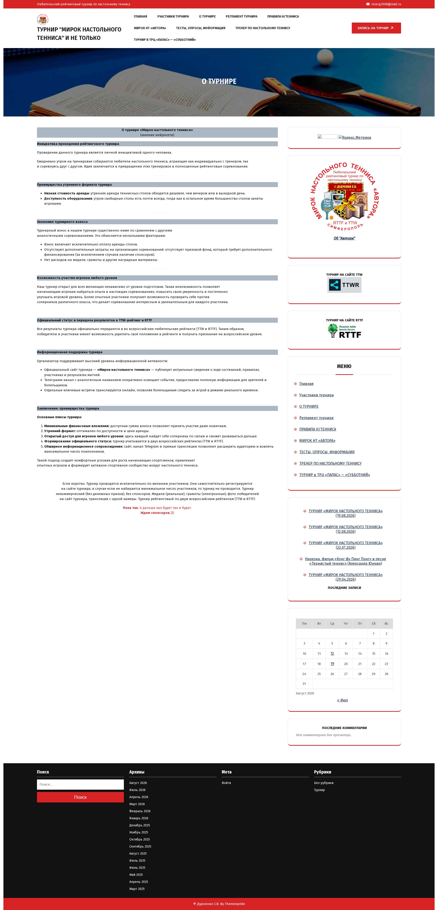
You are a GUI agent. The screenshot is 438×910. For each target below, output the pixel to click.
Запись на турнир (373, 28)
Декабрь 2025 (139, 825)
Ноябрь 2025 (138, 832)
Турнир (319, 790)
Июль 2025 (137, 861)
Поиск (80, 797)
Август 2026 (138, 783)
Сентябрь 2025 (140, 846)
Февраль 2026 (140, 811)
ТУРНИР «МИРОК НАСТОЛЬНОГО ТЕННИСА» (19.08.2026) (346, 513)
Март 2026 (137, 804)
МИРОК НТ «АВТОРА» (150, 28)
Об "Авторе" (344, 238)
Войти (226, 783)
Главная (140, 16)
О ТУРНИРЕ (207, 16)
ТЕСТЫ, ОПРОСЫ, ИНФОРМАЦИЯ (200, 28)
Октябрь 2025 (139, 839)
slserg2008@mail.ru (386, 4)
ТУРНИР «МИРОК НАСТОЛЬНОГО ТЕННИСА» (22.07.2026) (346, 545)
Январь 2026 (138, 818)
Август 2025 (138, 854)
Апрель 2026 (138, 797)
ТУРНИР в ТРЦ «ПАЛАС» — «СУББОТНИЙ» (165, 40)
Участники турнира (173, 16)
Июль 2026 (137, 790)
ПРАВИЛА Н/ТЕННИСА (283, 16)
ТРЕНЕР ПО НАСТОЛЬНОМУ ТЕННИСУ (262, 28)
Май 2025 (136, 875)
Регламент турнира (241, 16)
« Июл (342, 700)
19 (332, 664)
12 (332, 653)
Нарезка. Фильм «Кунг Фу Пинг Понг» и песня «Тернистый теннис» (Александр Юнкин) (345, 561)
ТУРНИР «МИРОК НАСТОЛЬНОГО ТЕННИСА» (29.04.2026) (346, 577)
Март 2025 (137, 889)
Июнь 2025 (137, 868)
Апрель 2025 (138, 882)
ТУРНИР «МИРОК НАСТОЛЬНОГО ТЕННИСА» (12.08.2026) (346, 529)
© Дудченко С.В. (206, 904)
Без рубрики (324, 783)
